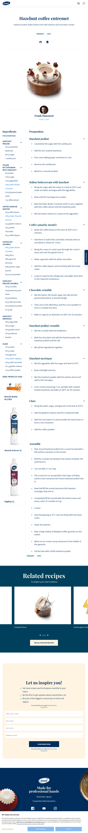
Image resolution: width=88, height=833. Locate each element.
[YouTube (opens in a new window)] (44, 808)
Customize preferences (8, 829)
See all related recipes (44, 643)
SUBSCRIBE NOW (44, 744)
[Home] (6, 3)
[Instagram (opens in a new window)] (55, 808)
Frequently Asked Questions (44, 801)
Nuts (49, 34)
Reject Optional (41, 829)
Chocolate (40, 34)
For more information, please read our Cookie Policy (30, 823)
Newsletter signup (44, 796)
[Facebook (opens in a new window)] (33, 808)
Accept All (68, 829)
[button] (40, 635)
